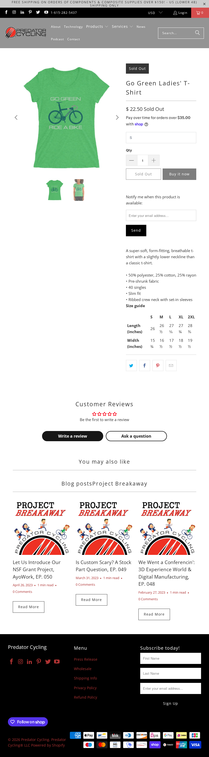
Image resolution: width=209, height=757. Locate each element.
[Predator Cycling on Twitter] (38, 12)
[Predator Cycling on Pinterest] (30, 12)
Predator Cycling (35, 739)
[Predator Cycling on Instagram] (14, 12)
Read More (28, 606)
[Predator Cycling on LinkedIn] (22, 12)
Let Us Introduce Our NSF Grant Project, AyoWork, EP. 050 (37, 569)
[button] (97, 26)
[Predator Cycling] (25, 33)
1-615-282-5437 (64, 12)
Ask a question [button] (136, 436)
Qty (129, 150)
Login (182, 12)
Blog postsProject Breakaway (104, 483)
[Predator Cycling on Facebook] (6, 12)
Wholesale (83, 668)
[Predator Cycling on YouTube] (46, 12)
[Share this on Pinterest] (157, 365)
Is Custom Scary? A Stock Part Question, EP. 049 (103, 566)
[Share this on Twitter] (131, 365)
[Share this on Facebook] (144, 365)
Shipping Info (85, 678)
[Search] (197, 33)
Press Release (85, 659)
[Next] (117, 117)
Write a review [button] (72, 436)
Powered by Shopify (48, 745)
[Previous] (16, 117)
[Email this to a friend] (171, 365)
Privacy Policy (85, 687)
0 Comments (22, 592)
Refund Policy (85, 697)
